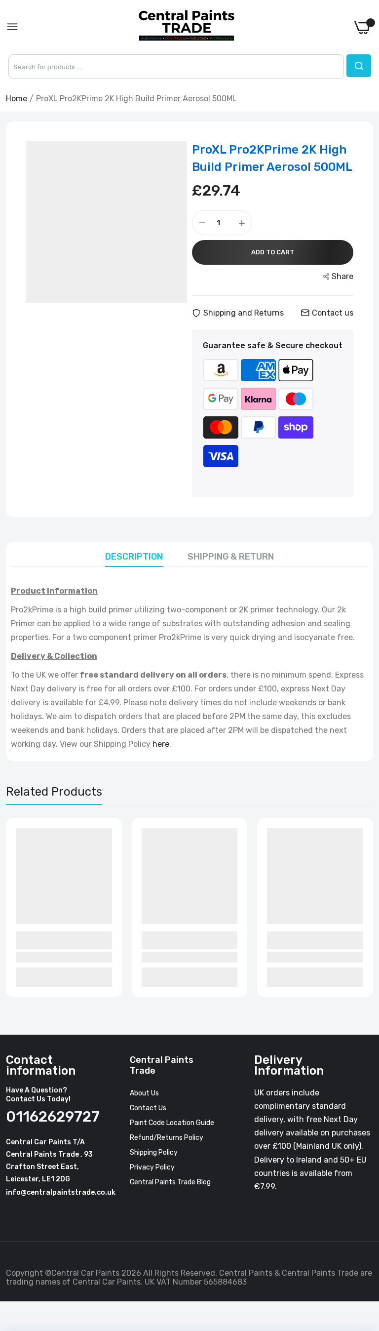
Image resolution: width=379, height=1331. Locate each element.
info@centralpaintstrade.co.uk (60, 1192)
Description (134, 556)
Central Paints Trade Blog (170, 1182)
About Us (144, 1093)
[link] (359, 1249)
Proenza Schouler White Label (57, 940)
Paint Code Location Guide (172, 1123)
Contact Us (148, 1108)
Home (16, 98)
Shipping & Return (231, 556)
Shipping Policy (154, 1152)
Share (342, 276)
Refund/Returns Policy (166, 1137)
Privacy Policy (152, 1167)
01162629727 (50, 1117)
